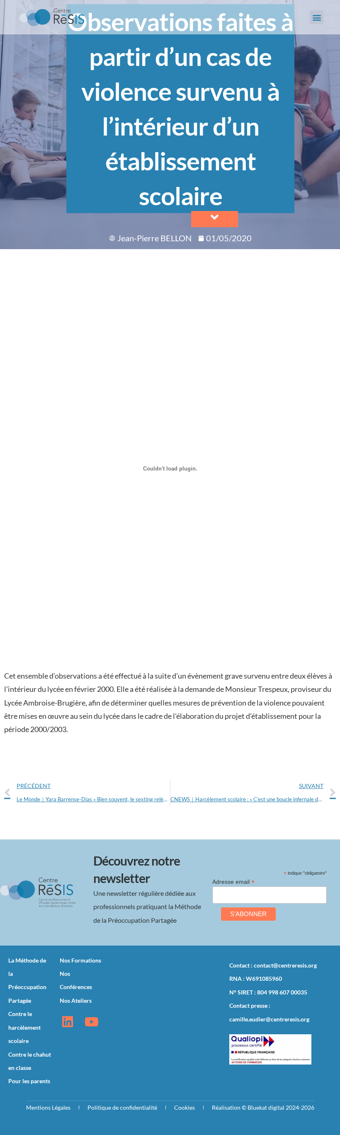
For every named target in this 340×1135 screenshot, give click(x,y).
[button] (316, 17)
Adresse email (233, 881)
